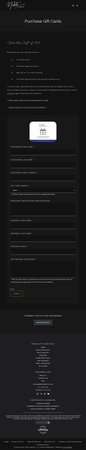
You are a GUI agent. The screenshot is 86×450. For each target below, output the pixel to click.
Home (43, 347)
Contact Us (43, 378)
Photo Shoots (43, 353)
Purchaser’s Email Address (24, 173)
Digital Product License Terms (43, 409)
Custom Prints (43, 361)
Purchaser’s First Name (22, 147)
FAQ (43, 381)
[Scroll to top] (83, 412)
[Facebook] (41, 393)
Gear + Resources (43, 363)
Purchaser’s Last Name (22, 160)
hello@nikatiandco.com (43, 384)
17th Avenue (67, 447)
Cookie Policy (49, 441)
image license (40, 419)
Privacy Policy (18, 441)
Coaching (43, 355)
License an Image (43, 403)
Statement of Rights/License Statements (43, 406)
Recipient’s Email (19, 246)
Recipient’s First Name (22, 221)
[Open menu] (77, 5)
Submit (17, 294)
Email (12, 289)
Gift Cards (43, 366)
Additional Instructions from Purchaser (30, 201)
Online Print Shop (43, 358)
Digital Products (43, 350)
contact (10, 93)
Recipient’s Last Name (21, 234)
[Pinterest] (44, 393)
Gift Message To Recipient (23, 259)
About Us (43, 375)
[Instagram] (37, 393)
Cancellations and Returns (70, 441)
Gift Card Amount (20, 186)
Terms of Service (34, 441)
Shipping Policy (43, 445)
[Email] (48, 393)
